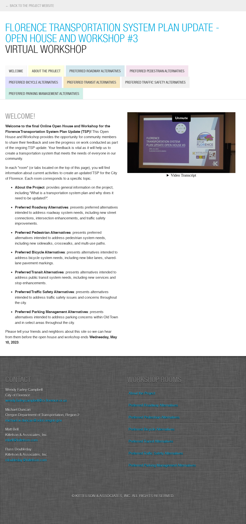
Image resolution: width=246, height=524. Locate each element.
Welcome (16, 71)
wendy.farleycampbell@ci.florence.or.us (36, 400)
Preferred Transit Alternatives (91, 82)
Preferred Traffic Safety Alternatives (155, 82)
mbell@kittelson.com (21, 440)
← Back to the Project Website (29, 6)
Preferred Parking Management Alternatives (44, 94)
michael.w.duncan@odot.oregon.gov (33, 420)
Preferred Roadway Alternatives (95, 71)
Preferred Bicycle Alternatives (33, 82)
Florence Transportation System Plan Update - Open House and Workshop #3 (112, 38)
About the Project (46, 71)
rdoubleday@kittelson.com (26, 460)
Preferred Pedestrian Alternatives (157, 71)
